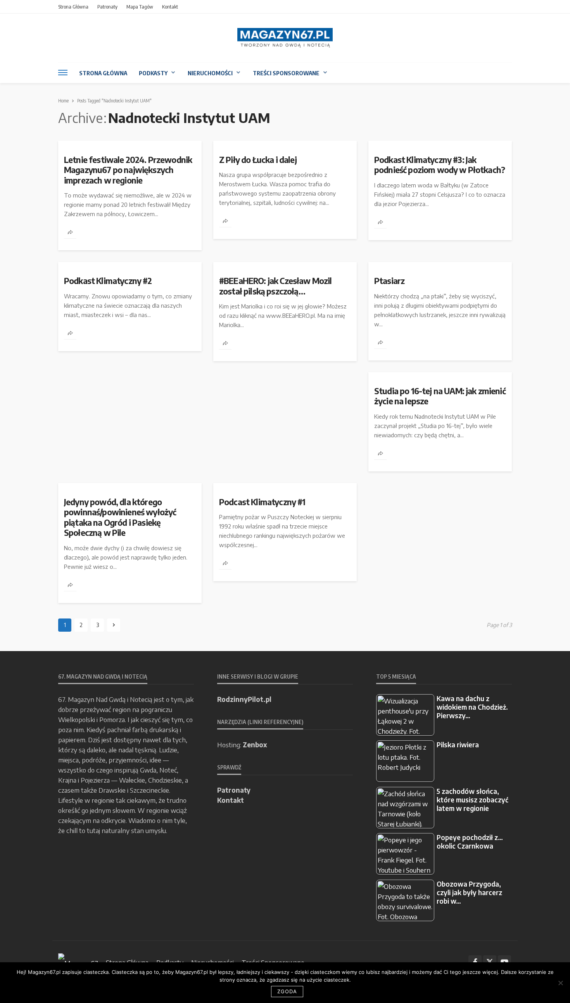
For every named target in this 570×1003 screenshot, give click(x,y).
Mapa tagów (139, 6)
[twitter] (489, 961)
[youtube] (504, 961)
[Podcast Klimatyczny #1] (285, 486)
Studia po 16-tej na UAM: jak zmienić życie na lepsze (440, 396)
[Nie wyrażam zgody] (560, 983)
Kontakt (170, 6)
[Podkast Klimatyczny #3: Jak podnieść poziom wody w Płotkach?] (440, 144)
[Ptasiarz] (440, 265)
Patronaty (107, 6)
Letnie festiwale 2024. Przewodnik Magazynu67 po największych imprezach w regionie (128, 170)
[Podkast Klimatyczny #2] (130, 265)
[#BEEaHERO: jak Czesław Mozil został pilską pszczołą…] (285, 265)
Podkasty (153, 72)
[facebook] (475, 961)
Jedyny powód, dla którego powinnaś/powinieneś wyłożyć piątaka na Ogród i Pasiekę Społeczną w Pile (120, 517)
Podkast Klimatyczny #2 (108, 281)
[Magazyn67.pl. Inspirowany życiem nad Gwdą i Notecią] (285, 37)
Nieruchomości (210, 72)
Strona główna (73, 6)
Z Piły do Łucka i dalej (258, 160)
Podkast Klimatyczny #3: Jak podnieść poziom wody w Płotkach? (439, 165)
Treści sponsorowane (286, 72)
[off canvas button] (62, 72)
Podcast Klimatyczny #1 (262, 502)
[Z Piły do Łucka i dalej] (285, 144)
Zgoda (287, 991)
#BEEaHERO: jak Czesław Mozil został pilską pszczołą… (275, 286)
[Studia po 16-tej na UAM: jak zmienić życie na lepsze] (440, 375)
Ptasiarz (389, 281)
